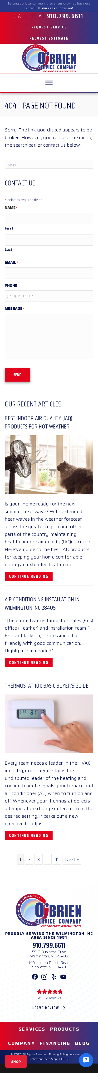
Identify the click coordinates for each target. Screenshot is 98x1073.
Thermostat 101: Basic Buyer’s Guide (46, 685)
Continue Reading (31, 576)
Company (21, 1043)
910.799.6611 (49, 945)
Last (9, 249)
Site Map (51, 1059)
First (9, 228)
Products (64, 1029)
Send (17, 374)
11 (57, 859)
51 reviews (53, 998)
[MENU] (49, 83)
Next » (72, 859)
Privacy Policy (58, 1054)
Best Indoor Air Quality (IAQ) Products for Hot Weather (38, 422)
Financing (55, 1043)
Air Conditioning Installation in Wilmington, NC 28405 (42, 603)
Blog (82, 1043)
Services (32, 1029)
